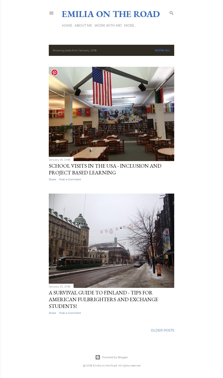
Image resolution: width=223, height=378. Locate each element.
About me (83, 25)
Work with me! (108, 25)
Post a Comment (70, 179)
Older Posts (162, 330)
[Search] (171, 12)
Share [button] (52, 179)
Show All (162, 50)
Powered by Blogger (115, 357)
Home (67, 25)
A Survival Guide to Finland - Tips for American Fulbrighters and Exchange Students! (103, 299)
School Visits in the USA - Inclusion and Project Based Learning (105, 169)
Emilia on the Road (111, 14)
